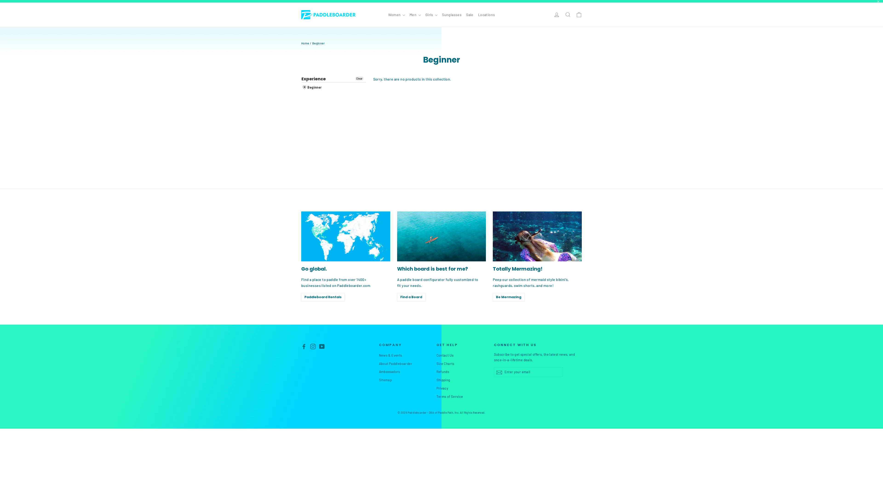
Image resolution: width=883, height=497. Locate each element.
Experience (313, 79)
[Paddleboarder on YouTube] (322, 346)
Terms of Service (449, 396)
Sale (469, 14)
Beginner (314, 87)
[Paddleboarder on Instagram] (313, 346)
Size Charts (445, 363)
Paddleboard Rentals (322, 297)
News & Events (390, 355)
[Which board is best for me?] (441, 236)
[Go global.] (345, 236)
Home (305, 43)
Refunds (442, 372)
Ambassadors (389, 372)
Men (413, 14)
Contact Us (445, 355)
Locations (486, 14)
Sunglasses (452, 14)
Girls (429, 14)
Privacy (442, 388)
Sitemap (385, 380)
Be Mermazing (508, 297)
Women (394, 14)
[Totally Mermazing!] (537, 236)
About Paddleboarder (396, 363)
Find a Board (411, 297)
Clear (359, 78)
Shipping (443, 380)
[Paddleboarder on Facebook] (304, 346)
